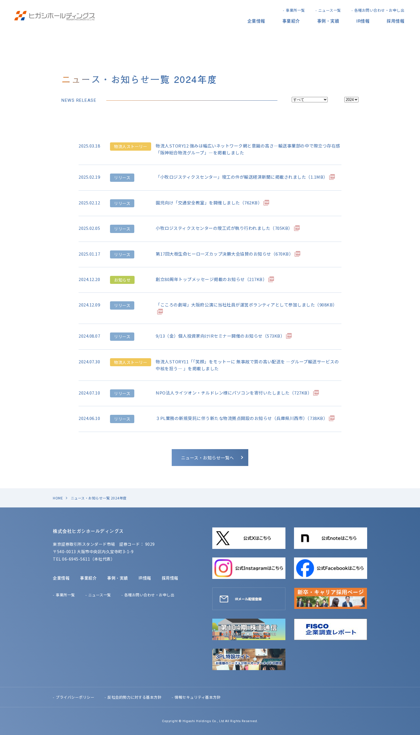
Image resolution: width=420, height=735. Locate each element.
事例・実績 (328, 20)
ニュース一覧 (329, 10)
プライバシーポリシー (75, 697)
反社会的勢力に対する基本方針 (134, 697)
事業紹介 (291, 20)
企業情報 (256, 20)
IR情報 (362, 20)
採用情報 (395, 20)
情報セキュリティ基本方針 (198, 697)
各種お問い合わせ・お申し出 (379, 10)
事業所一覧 (295, 10)
